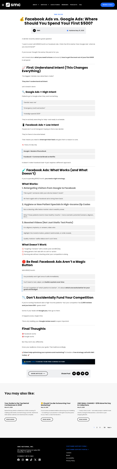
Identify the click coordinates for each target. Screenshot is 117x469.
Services (44, 4)
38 (104, 427)
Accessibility (70, 458)
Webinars (65, 4)
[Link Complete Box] (22, 411)
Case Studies (55, 4)
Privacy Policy (70, 461)
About (35, 4)
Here (33, 362)
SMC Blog (58, 14)
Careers (68, 453)
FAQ (80, 4)
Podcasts (73, 4)
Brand (68, 455)
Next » (110, 427)
